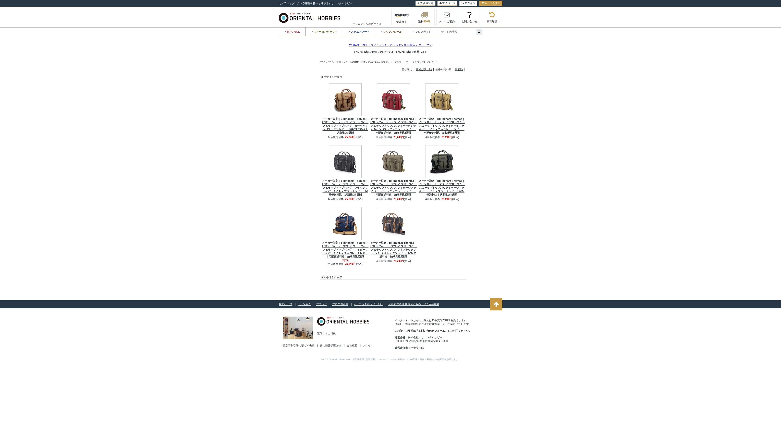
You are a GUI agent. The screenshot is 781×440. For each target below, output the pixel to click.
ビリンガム (304, 304)
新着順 (459, 69)
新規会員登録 (425, 3)
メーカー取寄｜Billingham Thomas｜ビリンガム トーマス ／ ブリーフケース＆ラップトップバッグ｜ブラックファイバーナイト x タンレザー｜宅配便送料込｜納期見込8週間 (393, 249)
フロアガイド (340, 304)
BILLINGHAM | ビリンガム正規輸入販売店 (367, 62)
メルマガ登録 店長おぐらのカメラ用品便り (413, 304)
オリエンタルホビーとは (367, 23)
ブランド (321, 304)
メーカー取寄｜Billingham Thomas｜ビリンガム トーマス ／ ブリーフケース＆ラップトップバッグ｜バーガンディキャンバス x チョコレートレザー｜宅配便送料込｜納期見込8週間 (393, 125)
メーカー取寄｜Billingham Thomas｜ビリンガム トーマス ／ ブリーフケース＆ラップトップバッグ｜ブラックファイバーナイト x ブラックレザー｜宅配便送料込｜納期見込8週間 (345, 187)
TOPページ (285, 304)
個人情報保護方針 (330, 345)
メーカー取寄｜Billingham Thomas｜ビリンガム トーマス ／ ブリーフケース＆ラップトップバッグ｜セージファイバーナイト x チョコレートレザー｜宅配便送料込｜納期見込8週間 (393, 187)
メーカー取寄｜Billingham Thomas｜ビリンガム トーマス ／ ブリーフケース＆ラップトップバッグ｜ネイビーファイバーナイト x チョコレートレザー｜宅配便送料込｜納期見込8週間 (345, 249)
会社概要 (352, 345)
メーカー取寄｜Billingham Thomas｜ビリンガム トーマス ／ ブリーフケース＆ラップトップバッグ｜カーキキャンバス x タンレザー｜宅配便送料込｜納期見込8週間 (345, 125)
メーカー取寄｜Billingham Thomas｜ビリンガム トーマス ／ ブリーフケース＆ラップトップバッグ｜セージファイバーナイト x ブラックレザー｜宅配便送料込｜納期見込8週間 (441, 187)
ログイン (470, 3)
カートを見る (492, 3)
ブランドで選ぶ (335, 62)
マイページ (448, 3)
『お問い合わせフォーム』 (432, 330)
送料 (424, 21)
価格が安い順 (424, 69)
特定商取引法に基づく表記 (298, 345)
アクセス (368, 345)
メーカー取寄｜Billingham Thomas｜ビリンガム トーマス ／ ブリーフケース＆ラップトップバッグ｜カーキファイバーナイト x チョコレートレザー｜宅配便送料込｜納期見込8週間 (441, 125)
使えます (401, 21)
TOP (322, 62)
